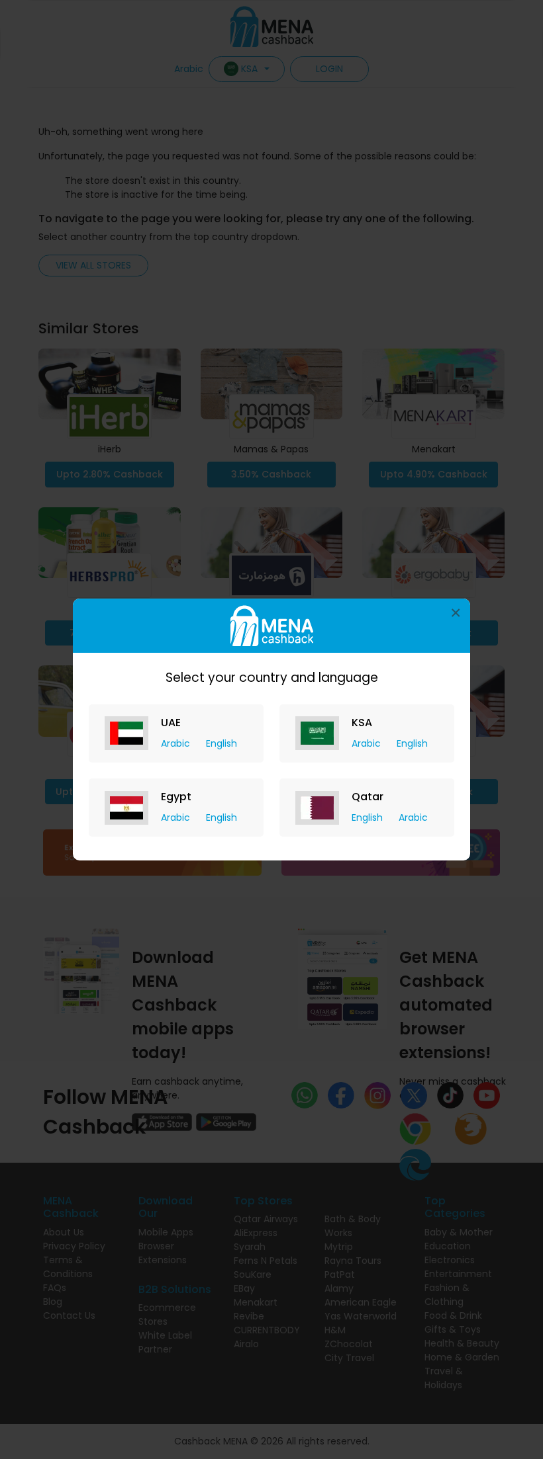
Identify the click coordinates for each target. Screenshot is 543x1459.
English (221, 743)
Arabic (177, 743)
